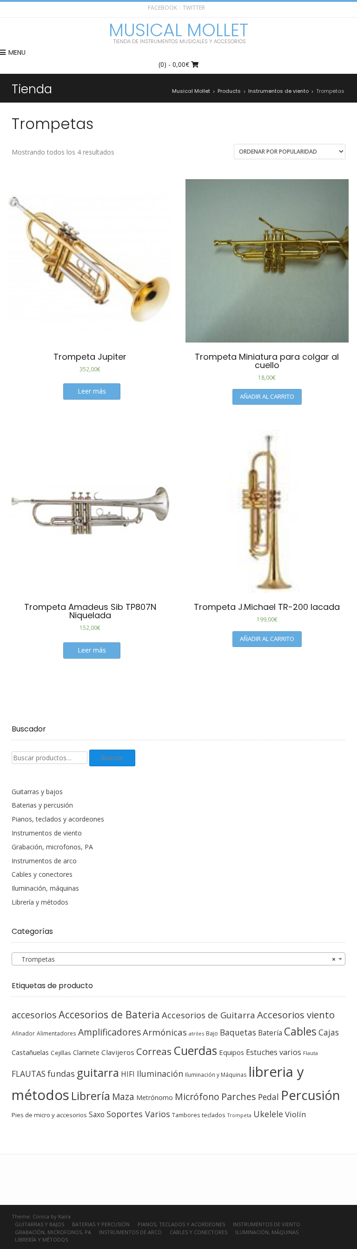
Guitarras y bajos (37, 791)
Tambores (186, 1115)
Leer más (92, 391)
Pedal (268, 1096)
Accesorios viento (296, 1014)
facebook (162, 8)
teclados (213, 1115)
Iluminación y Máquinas (216, 1074)
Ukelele (268, 1114)
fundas (61, 1073)
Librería (90, 1095)
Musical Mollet (178, 30)
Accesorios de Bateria (109, 1014)
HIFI (128, 1074)
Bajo (212, 1033)
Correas (154, 1051)
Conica (41, 1216)
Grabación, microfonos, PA (52, 846)
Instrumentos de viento (47, 832)
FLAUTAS (29, 1073)
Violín (295, 1114)
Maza (123, 1097)
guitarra (98, 1072)
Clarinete (86, 1052)
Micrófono (197, 1096)
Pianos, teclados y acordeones (58, 819)
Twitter (194, 8)
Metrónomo (154, 1097)
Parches (238, 1096)
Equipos (231, 1052)
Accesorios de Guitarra (208, 1015)
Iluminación (160, 1073)
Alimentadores (56, 1033)
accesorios (34, 1015)
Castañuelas (30, 1052)
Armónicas (165, 1032)
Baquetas (238, 1032)
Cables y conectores (42, 874)
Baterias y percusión (42, 805)
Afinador (23, 1033)
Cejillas (61, 1052)
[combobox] (178, 958)
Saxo (97, 1114)
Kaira (64, 1216)
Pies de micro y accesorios (49, 1115)
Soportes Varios (138, 1114)
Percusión (310, 1095)
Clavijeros (117, 1052)
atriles (196, 1033)
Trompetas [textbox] (176, 959)
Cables (300, 1031)
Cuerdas (195, 1050)
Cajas (328, 1032)
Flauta (310, 1052)
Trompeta (239, 1115)
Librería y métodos (40, 902)
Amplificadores (109, 1032)
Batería (270, 1033)
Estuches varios (273, 1052)
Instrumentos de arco (44, 860)
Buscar (112, 758)
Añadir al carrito (267, 396)
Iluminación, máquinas (45, 888)
